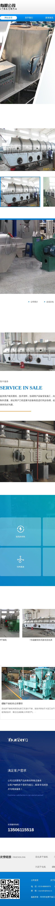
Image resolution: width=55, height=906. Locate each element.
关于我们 (29, 18)
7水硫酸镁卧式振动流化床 (26, 640)
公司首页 (34, 880)
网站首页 (8, 18)
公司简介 (34, 302)
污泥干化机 (40, 867)
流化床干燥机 (41, 857)
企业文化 (50, 302)
